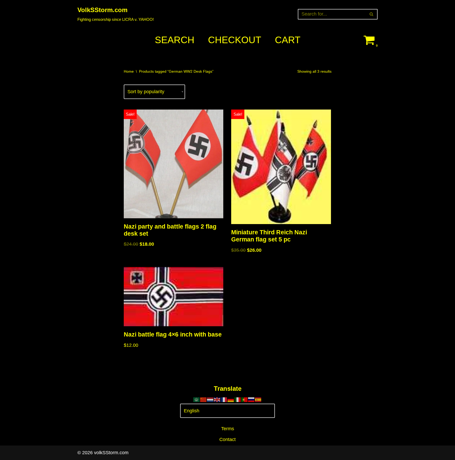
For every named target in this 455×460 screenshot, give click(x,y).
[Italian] (237, 399)
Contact (227, 439)
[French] (224, 399)
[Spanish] (258, 399)
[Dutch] (210, 399)
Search (174, 39)
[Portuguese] (244, 399)
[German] (231, 399)
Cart (287, 39)
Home (129, 71)
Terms (227, 428)
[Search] (372, 14)
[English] (217, 399)
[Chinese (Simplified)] (203, 399)
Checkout (234, 39)
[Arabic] (196, 399)
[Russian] (251, 399)
